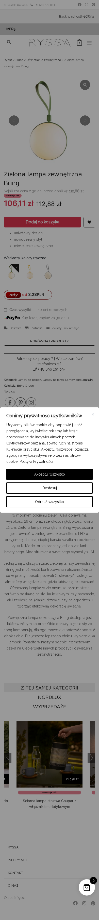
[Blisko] (92, 414)
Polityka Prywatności (36, 461)
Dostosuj (49, 488)
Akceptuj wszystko (49, 474)
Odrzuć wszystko (49, 502)
